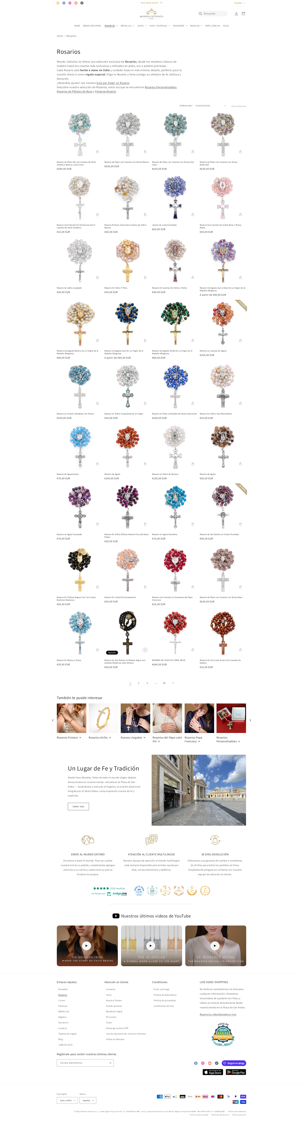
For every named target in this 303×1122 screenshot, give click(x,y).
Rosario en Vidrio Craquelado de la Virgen (123, 414)
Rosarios (72, 36)
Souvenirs (63, 1022)
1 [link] (130, 683)
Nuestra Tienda (114, 1000)
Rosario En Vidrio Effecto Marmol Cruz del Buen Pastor (126, 535)
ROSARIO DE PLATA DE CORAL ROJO (168, 660)
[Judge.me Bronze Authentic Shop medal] (179, 891)
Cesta (109, 1022)
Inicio (60, 36)
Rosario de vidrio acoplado (69, 288)
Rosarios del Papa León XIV (167, 739)
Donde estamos (114, 1006)
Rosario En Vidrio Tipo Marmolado (216, 414)
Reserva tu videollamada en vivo (218, 1014)
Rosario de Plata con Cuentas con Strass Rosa (221, 597)
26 (164, 683)
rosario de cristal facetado (164, 225)
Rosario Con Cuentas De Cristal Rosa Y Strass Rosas (220, 226)
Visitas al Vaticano (115, 1039)
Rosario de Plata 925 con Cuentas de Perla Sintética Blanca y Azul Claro (76, 163)
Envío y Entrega (161, 989)
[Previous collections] (52, 720)
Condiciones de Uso (164, 1006)
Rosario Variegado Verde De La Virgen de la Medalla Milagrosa (172, 352)
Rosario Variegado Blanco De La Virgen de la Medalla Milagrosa (77, 352)
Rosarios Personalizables (160, 87)
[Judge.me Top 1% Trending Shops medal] (205, 891)
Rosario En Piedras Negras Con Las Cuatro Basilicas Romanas (76, 598)
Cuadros (62, 1028)
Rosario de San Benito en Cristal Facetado (219, 534)
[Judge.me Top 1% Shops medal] (192, 891)
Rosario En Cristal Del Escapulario (120, 597)
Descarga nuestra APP (117, 1028)
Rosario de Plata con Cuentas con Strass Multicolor (218, 163)
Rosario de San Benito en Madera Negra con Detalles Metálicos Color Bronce (125, 661)
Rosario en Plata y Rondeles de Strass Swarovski (174, 414)
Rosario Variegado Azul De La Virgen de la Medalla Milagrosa (123, 352)
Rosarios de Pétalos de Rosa (74, 91)
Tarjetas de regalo (67, 1033)
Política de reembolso (237, 1111)
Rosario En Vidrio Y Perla (115, 288)
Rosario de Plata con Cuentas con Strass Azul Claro (173, 163)
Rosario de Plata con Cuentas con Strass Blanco (126, 162)
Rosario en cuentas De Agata (213, 351)
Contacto (111, 989)
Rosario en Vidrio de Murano (165, 474)
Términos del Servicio (220, 1115)
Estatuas (62, 1006)
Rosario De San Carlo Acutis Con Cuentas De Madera (220, 661)
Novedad (62, 989)
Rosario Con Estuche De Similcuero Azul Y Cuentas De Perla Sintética (76, 226)
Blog (60, 1039)
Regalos (62, 1017)
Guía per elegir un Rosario (112, 83)
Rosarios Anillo (98, 737)
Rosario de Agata (112, 474)
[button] (201, 13)
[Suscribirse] (110, 1063)
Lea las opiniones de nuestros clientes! (126, 1033)
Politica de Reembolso (165, 994)
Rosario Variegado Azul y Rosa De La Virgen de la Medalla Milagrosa (222, 289)
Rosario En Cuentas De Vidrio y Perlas (169, 288)
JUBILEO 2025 (65, 1044)
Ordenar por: (186, 105)
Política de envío (239, 1115)
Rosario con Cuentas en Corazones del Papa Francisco (172, 598)
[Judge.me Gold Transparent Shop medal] (165, 891)
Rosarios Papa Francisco (193, 739)
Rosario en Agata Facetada (69, 534)
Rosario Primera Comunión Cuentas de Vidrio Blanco (125, 226)
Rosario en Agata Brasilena (164, 534)
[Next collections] (250, 720)
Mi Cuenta (111, 1017)
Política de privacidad (165, 1000)
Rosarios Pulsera (67, 737)
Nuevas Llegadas (131, 737)
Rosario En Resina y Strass (69, 660)
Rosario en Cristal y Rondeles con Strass (75, 414)
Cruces (61, 1000)
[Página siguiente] (172, 683)
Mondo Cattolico (88, 1111)
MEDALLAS (63, 1011)
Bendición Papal (114, 1011)
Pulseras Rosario (105, 91)
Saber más (78, 806)
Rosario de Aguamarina (68, 474)
